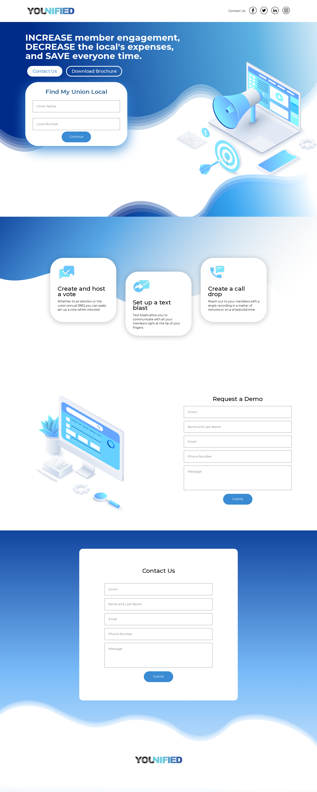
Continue (76, 136)
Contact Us (45, 71)
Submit (237, 499)
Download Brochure (94, 71)
